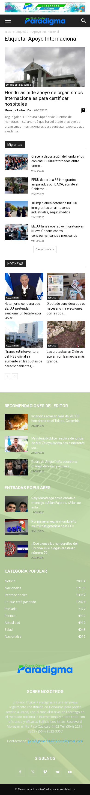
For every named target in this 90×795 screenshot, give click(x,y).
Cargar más (43, 249)
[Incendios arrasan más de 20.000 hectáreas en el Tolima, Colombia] (16, 422)
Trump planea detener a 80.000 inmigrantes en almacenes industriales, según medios (54, 207)
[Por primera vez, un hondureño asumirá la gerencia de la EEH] (16, 527)
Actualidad (12, 297)
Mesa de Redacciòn (18, 110)
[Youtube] (70, 772)
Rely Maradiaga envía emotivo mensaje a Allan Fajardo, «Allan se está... (56, 502)
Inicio (8, 32)
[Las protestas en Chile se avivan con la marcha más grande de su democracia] (66, 334)
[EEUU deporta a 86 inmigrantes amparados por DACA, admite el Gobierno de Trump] (16, 185)
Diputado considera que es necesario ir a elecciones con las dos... (66, 308)
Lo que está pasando (18, 84)
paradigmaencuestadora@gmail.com (55, 741)
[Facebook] (20, 772)
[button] (7, 21)
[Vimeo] (45, 772)
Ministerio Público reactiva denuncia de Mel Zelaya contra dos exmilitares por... (58, 442)
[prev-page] (7, 376)
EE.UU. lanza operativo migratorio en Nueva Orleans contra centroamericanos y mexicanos (57, 230)
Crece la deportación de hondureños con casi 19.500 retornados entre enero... (57, 161)
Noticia (52, 297)
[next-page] (15, 376)
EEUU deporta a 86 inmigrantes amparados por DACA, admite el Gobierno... (54, 184)
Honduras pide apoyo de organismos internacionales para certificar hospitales (44, 98)
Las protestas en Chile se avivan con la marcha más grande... (66, 356)
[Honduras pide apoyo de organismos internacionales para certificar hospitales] (45, 67)
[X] (32, 772)
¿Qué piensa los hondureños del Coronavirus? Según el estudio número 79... (54, 548)
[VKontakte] (57, 772)
